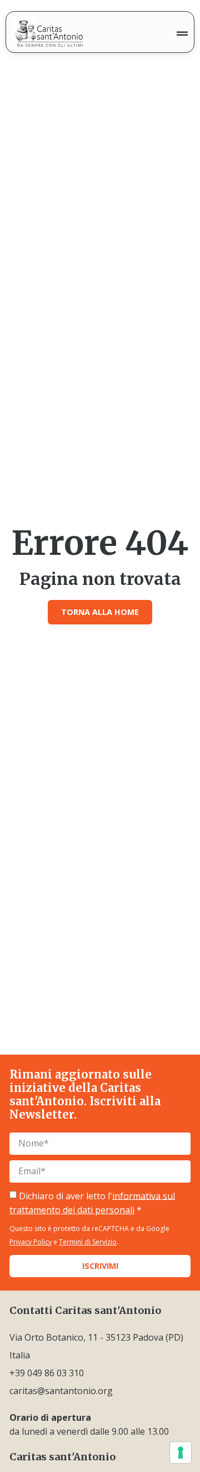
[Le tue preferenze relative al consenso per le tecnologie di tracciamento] (180, 1452)
